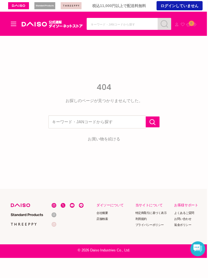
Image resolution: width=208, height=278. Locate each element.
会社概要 (102, 212)
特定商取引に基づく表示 (151, 212)
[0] (188, 25)
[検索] (164, 24)
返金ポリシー (182, 224)
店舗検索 (102, 218)
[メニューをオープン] (13, 24)
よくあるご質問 (184, 212)
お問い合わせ (182, 218)
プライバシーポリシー (149, 224)
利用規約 (141, 218)
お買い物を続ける (104, 139)
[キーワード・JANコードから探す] (153, 121)
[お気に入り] (183, 25)
